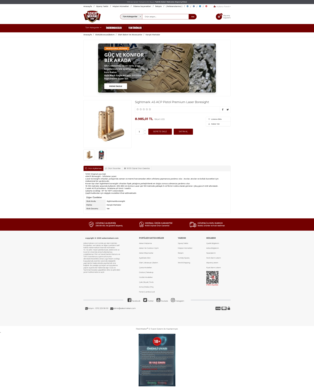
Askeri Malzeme (145, 243)
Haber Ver (215, 124)
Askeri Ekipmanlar (146, 253)
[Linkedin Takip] (202, 6)
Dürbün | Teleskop (146, 272)
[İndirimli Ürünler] (113, 28)
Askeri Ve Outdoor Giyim (149, 248)
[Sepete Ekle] (160, 132)
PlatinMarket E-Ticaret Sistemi (149, 329)
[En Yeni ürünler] (135, 28)
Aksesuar (148, 263)
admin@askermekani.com (124, 308)
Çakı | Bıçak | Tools (146, 282)
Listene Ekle (216, 119)
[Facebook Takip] (196, 6)
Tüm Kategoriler (92, 27)
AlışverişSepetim (227, 16)
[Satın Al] (183, 132)
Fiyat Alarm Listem (213, 267)
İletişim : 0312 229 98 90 (98, 308)
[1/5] (137, 109)
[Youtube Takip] (208, 6)
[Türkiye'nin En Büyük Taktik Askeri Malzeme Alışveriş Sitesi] (92, 22)
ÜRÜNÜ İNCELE (115, 86)
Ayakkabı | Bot (144, 258)
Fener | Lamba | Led (147, 292)
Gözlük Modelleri (146, 277)
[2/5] (139, 109)
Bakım (155, 263)
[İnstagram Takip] (190, 6)
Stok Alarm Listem (213, 258)
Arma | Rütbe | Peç (146, 287)
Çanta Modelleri (145, 267)
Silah (141, 263)
